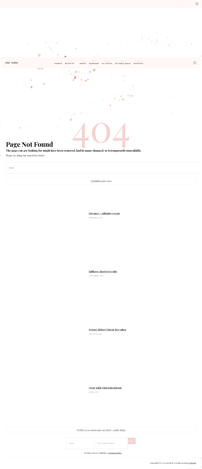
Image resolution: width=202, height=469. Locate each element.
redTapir (192, 463)
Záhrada (94, 62)
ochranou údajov (115, 453)
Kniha (83, 62)
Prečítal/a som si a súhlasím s (103, 453)
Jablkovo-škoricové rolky (103, 271)
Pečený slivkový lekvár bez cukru (107, 329)
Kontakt (14, 63)
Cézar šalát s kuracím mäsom (105, 387)
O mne (7, 63)
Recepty (69, 62)
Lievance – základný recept (104, 213)
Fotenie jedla (123, 62)
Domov (58, 63)
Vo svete (107, 62)
